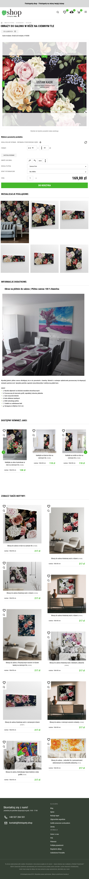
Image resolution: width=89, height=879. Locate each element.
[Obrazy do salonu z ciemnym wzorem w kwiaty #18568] (67, 700)
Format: (3, 148)
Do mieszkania (20, 22)
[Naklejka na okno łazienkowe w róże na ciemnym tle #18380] (15, 444)
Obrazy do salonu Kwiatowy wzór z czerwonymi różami (22, 722)
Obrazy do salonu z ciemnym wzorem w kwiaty (64, 722)
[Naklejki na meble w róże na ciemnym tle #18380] (74, 441)
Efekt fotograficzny (8, 171)
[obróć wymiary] (85, 142)
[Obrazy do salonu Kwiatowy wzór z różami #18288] (67, 530)
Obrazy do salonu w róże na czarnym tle (20, 546)
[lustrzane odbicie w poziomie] (40, 160)
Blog (51, 808)
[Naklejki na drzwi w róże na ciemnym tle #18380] (44, 441)
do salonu (28, 22)
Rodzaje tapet (54, 816)
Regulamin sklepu (56, 849)
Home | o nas (54, 834)
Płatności (53, 842)
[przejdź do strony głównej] (11, 13)
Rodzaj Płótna (6, 166)
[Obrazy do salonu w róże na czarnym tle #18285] (22, 524)
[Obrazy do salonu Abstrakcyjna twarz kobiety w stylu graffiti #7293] (22, 755)
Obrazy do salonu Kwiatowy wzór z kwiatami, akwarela (66, 663)
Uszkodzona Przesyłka (57, 853)
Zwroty (52, 827)
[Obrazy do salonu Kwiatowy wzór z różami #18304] (22, 576)
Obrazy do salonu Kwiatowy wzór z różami (64, 558)
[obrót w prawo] (29, 160)
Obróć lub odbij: (6, 160)
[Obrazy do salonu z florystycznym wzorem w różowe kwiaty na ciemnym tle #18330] (22, 634)
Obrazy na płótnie (9, 22)
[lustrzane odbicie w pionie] (45, 160)
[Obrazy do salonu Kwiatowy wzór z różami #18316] (67, 594)
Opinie (52, 812)
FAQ (51, 838)
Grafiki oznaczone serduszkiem (60, 823)
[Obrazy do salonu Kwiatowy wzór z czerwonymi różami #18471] (22, 700)
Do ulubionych (8, 31)
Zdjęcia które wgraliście (57, 819)
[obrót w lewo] (34, 160)
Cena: (3, 178)
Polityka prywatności (56, 845)
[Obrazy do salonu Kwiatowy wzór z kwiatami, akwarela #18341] (67, 646)
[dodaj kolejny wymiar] (22, 142)
